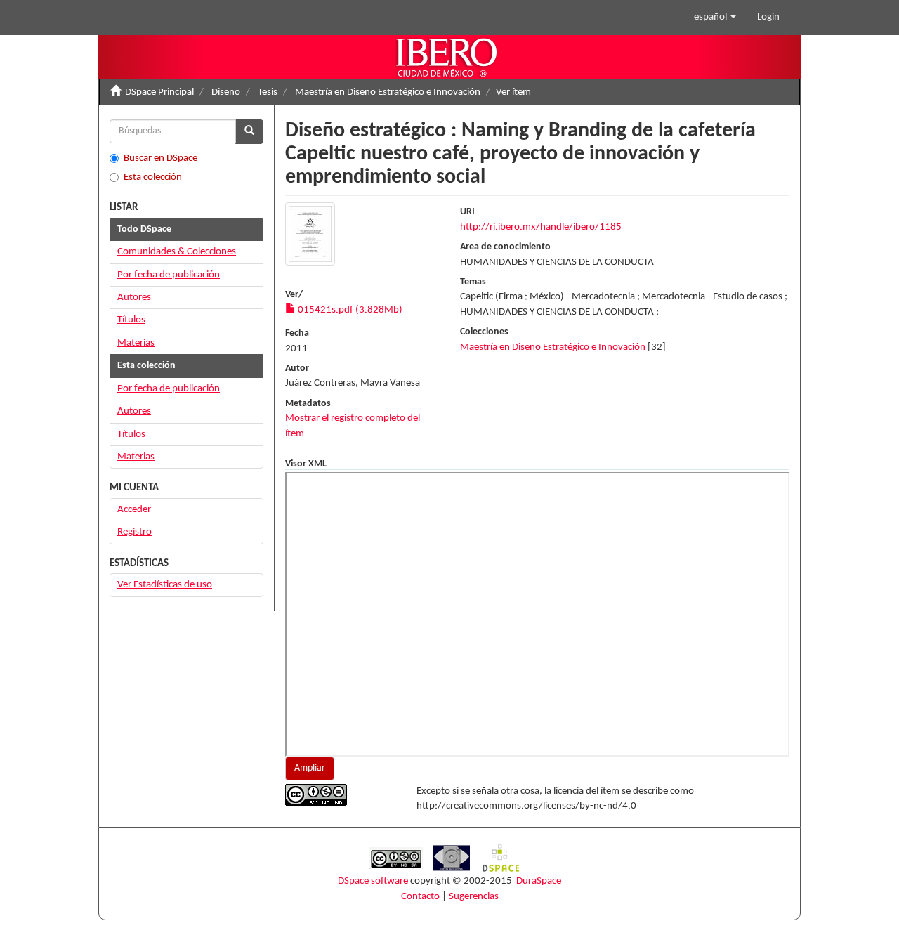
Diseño (225, 92)
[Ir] (249, 131)
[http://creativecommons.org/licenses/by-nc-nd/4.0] (340, 795)
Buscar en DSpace (160, 158)
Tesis (267, 92)
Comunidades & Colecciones (176, 252)
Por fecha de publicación (168, 275)
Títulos (131, 320)
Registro (134, 532)
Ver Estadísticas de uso (164, 585)
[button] (715, 17)
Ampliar (309, 768)
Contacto (420, 896)
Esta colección (153, 177)
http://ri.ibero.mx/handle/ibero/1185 (541, 227)
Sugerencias (474, 896)
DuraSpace (538, 881)
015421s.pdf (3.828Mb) (349, 310)
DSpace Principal (159, 92)
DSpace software (373, 881)
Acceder (134, 509)
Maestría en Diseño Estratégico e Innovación (387, 92)
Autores (134, 297)
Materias (136, 343)
